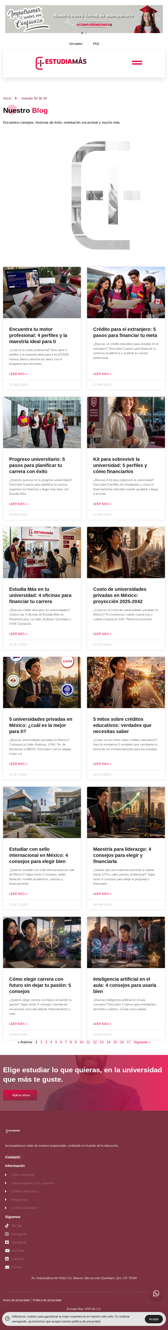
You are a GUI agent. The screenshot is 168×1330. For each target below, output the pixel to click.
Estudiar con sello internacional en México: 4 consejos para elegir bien (38, 855)
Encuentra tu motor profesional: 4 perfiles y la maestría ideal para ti (38, 335)
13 (101, 1042)
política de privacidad (86, 1321)
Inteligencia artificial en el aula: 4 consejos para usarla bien (124, 985)
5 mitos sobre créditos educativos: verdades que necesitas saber (122, 725)
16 (122, 1042)
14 (108, 1042)
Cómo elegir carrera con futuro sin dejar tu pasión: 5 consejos (40, 985)
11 (88, 1042)
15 (115, 1042)
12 (95, 1042)
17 (129, 1042)
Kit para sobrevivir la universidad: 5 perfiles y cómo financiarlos (120, 465)
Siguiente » (142, 1042)
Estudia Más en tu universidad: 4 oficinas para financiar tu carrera (40, 595)
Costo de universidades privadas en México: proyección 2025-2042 (119, 595)
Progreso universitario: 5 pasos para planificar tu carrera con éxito (37, 465)
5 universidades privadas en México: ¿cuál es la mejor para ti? (40, 725)
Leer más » (18, 374)
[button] (9, 19)
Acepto (154, 1319)
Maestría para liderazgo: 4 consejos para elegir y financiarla (122, 855)
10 (81, 1042)
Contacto (12, 1157)
